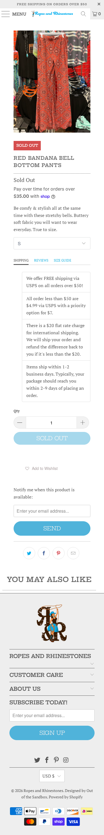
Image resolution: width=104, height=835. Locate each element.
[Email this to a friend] (73, 553)
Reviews (41, 260)
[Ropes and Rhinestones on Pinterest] (56, 760)
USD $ (48, 776)
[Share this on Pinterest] (58, 553)
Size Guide (62, 260)
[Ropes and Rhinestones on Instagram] (66, 760)
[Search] (83, 13)
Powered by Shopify (66, 796)
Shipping (21, 260)
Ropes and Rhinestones (43, 790)
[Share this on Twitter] (29, 553)
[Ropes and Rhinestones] (52, 13)
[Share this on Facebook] (44, 553)
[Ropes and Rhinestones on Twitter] (37, 760)
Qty (17, 410)
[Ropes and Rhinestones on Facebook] (47, 760)
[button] (41, 468)
